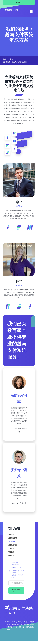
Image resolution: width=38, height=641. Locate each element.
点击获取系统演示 (22, 622)
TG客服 (7, 624)
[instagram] (14, 613)
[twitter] (10, 613)
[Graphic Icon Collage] (19, 130)
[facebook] (6, 613)
